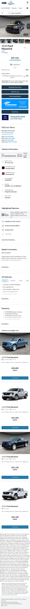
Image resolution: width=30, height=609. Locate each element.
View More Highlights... (8, 239)
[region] (15, 76)
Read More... (5, 267)
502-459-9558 (9, 140)
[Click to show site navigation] (27, 8)
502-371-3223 (12, 142)
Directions (14, 8)
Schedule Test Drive (15, 87)
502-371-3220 (10, 138)
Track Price (16, 64)
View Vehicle (15, 378)
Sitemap (16, 599)
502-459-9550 (9, 136)
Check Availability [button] (15, 96)
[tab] (5, 281)
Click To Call (15, 92)
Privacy (20, 599)
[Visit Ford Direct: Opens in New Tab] (4, 605)
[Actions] (27, 48)
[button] (5, 8)
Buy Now (15, 112)
